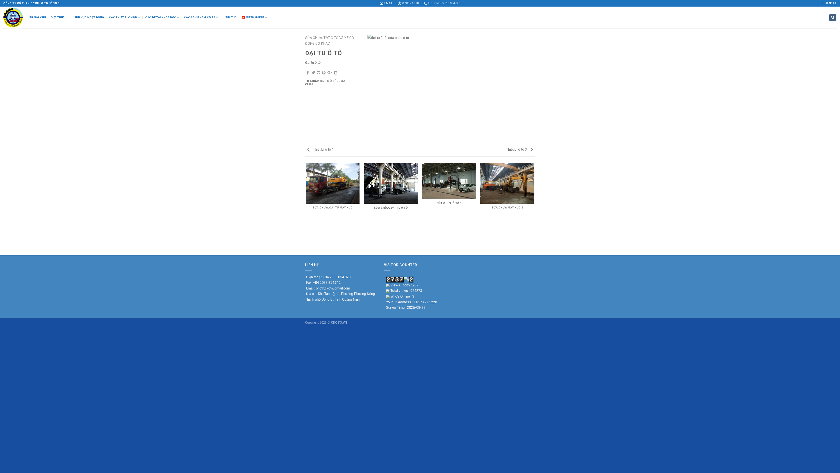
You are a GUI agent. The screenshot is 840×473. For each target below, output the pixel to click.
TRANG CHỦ (38, 17)
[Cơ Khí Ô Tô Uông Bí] (13, 18)
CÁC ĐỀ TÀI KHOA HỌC (160, 17)
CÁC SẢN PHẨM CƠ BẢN (201, 17)
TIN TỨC (231, 17)
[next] (534, 209)
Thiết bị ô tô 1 (323, 149)
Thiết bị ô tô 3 (517, 149)
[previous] (306, 209)
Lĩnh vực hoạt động (89, 17)
